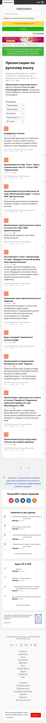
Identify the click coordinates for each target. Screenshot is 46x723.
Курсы (23, 657)
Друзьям (23, 694)
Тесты (23, 665)
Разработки (8, 2)
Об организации (23, 685)
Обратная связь (23, 688)
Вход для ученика (23, 700)
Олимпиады (23, 660)
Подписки (23, 651)
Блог (23, 677)
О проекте (23, 682)
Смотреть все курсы (23, 605)
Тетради (23, 671)
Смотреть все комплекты (23, 554)
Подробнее (7, 622)
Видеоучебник (23, 668)
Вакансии (23, 697)
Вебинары (23, 662)
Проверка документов (23, 691)
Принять (35, 715)
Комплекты (23, 654)
